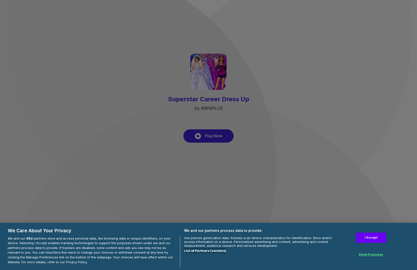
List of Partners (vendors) (205, 251)
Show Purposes (371, 254)
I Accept (371, 238)
